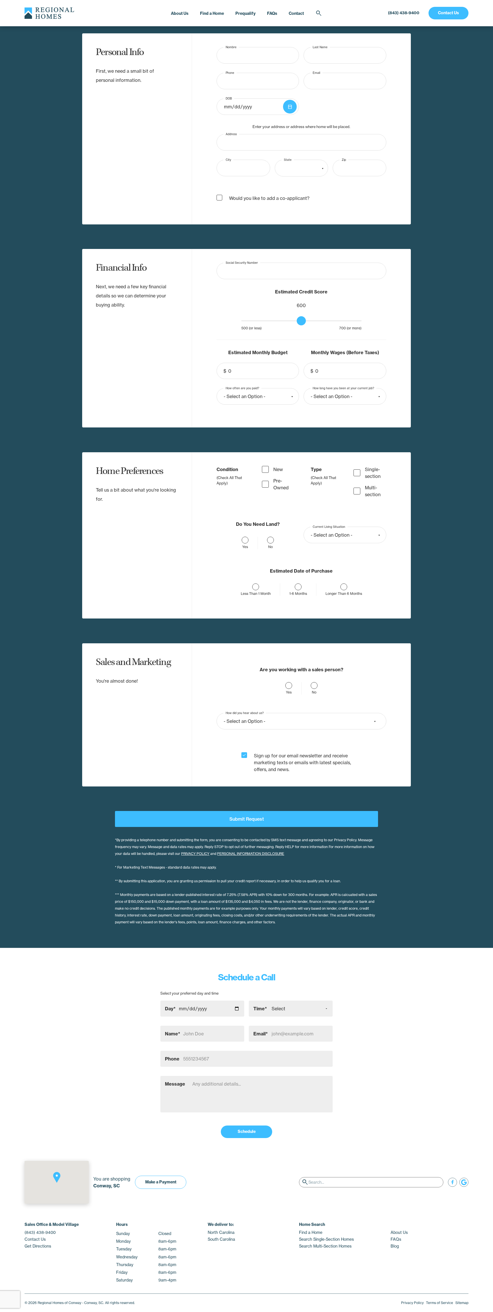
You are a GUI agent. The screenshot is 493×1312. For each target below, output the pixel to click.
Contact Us (448, 12)
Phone (230, 72)
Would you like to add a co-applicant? (269, 198)
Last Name (320, 47)
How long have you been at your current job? (343, 388)
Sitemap (461, 1303)
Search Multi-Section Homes (325, 1246)
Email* (260, 1034)
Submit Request (246, 819)
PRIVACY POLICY (195, 853)
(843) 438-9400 (403, 12)
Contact (296, 13)
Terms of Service (439, 1303)
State (288, 160)
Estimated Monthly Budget (258, 352)
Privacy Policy (412, 1303)
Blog (395, 1246)
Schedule (247, 1131)
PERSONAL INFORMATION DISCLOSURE (250, 853)
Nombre (231, 47)
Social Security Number (242, 262)
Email (316, 72)
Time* (260, 1008)
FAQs (272, 13)
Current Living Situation (329, 526)
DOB (229, 98)
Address (231, 134)
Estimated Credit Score (301, 292)
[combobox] (301, 168)
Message (175, 1084)
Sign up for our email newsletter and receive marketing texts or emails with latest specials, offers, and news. (302, 762)
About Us (180, 13)
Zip (344, 160)
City (228, 160)
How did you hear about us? (245, 713)
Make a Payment (160, 1182)
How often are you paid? (242, 388)
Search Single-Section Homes (326, 1239)
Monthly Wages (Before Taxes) (345, 352)
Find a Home (212, 13)
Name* (172, 1034)
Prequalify (245, 13)
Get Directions (38, 1246)
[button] (56, 1177)
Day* (170, 1008)
